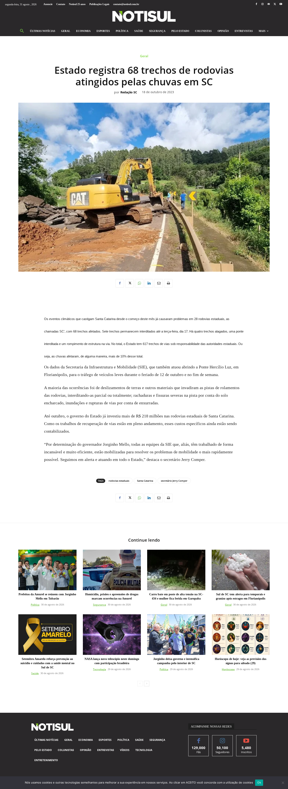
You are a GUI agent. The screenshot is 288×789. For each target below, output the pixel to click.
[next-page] (146, 683)
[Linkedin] (149, 283)
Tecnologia (99, 669)
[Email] (158, 283)
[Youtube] (281, 4)
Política (35, 604)
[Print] (168, 283)
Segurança (99, 604)
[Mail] (268, 4)
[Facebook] (256, 4)
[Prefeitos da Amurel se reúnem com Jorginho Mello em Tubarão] (47, 570)
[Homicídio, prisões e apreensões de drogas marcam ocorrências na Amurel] (112, 570)
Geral (144, 56)
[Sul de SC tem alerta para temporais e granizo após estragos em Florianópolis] (241, 570)
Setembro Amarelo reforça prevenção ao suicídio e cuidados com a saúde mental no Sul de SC (47, 663)
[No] (283, 783)
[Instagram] (262, 4)
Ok (259, 782)
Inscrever (246, 738)
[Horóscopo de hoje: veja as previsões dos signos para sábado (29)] (241, 634)
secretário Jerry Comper (174, 480)
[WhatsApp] (139, 283)
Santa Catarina (145, 480)
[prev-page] (140, 683)
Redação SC (128, 92)
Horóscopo (228, 669)
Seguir (222, 738)
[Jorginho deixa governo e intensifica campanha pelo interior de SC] (176, 634)
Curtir (199, 738)
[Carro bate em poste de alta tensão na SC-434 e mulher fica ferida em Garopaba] (176, 570)
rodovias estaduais (119, 480)
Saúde (35, 673)
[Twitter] (275, 4)
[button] (22, 31)
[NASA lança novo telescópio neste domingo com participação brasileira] (112, 634)
